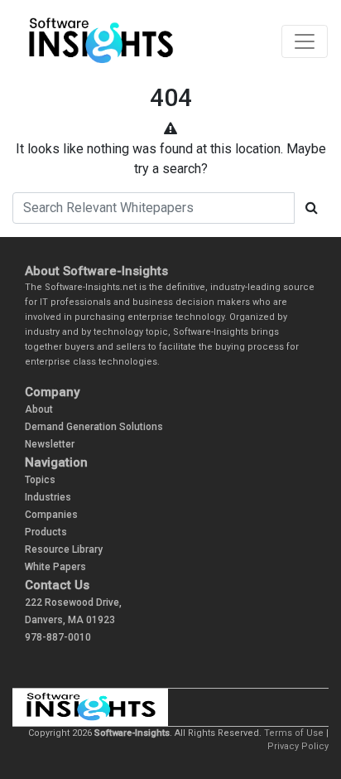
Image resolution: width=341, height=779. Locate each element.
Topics (40, 480)
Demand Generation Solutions (94, 427)
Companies (51, 514)
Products (46, 532)
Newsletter (49, 444)
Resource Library (64, 549)
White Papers (55, 567)
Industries (48, 497)
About (39, 409)
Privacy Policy (298, 746)
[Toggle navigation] (304, 41)
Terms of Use (294, 733)
